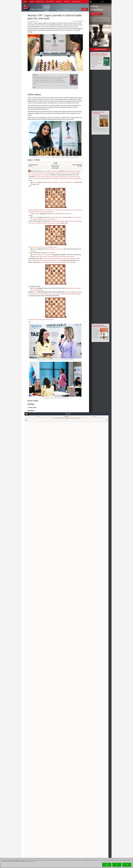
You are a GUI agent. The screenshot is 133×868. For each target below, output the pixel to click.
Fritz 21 (35, 75)
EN (71, 9)
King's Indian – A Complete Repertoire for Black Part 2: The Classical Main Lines (100, 55)
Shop (25, 1)
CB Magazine (50, 1)
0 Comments (80, 21)
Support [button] (67, 1)
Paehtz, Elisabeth (77, 165)
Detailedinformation (107, 865)
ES (72, 9)
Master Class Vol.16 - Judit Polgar (98, 112)
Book (38, 416)
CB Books (59, 1)
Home (32, 1)
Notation (66, 416)
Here (101, 860)
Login (102, 1)
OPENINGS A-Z (40, 1)
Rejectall (117, 865)
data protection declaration (30, 861)
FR (74, 9)
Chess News (36, 9)
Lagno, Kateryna (33, 165)
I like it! (75, 21)
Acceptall (127, 865)
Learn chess (76, 1)
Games (94, 416)
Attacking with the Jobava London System (99, 325)
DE (69, 9)
